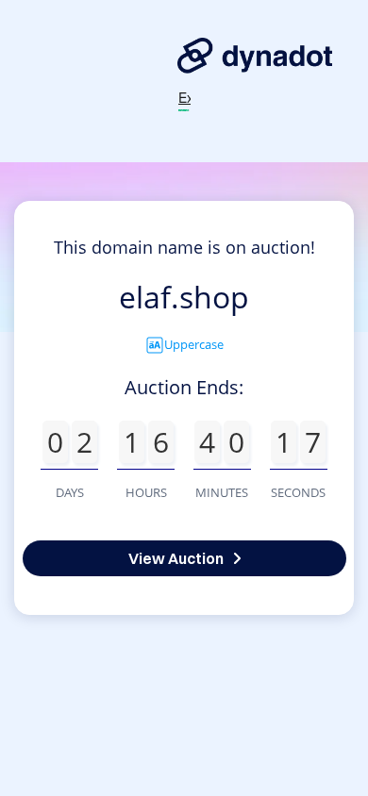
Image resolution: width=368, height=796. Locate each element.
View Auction (176, 558)
